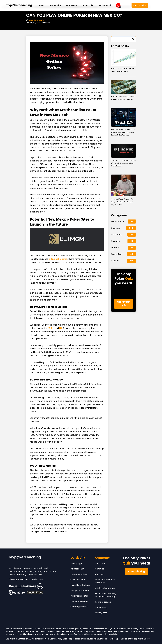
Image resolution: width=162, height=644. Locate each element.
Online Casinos (106, 5)
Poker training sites (79, 596)
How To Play (55, 5)
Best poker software (80, 590)
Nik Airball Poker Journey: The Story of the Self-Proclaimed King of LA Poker (122, 202)
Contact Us (100, 563)
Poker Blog (116, 254)
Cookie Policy (101, 607)
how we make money (138, 631)
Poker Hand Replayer (80, 585)
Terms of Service (103, 602)
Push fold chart (77, 568)
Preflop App (76, 563)
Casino (115, 260)
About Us (99, 574)
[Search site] (152, 5)
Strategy (115, 227)
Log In (126, 5)
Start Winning (139, 5)
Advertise (99, 568)
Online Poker (88, 5)
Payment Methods (79, 601)
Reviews (115, 241)
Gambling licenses (79, 606)
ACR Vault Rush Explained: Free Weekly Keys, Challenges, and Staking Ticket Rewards (123, 132)
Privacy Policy (101, 612)
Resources (71, 5)
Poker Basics (117, 221)
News (41, 5)
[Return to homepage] (19, 5)
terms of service (24, 631)
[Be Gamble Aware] (26, 586)
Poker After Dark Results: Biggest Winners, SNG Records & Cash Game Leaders (123, 163)
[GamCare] (17, 592)
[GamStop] (35, 592)
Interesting (116, 234)
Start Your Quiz (123, 303)
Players (115, 247)
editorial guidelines (105, 631)
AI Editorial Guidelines (105, 588)
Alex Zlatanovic (36, 20)
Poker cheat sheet (79, 574)
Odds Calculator (78, 579)
